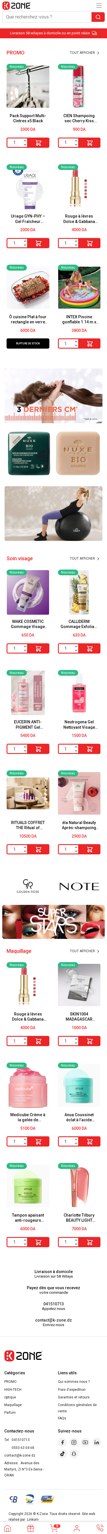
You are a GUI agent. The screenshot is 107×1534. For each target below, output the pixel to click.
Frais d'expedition (72, 1390)
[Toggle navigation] (99, 5)
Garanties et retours (74, 1397)
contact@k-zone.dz (53, 1320)
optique (10, 1397)
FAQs (62, 1418)
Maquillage (13, 1405)
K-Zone (42, 1514)
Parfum (10, 1413)
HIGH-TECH (12, 1390)
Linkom (33, 1520)
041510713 (53, 1304)
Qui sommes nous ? (74, 1382)
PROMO (10, 1382)
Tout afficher (83, 53)
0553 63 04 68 (23, 1448)
